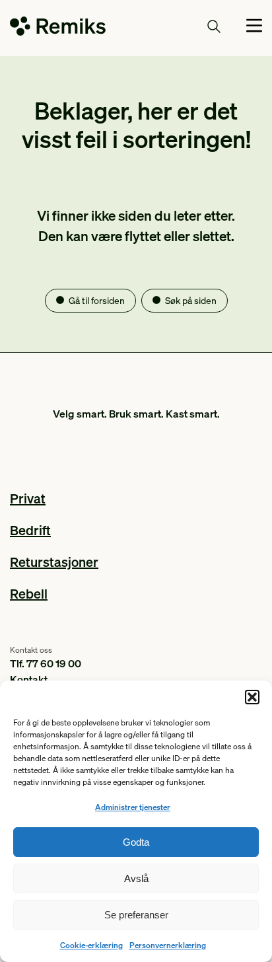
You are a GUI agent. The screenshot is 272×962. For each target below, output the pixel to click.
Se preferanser (136, 914)
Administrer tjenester (132, 807)
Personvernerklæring (167, 945)
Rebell (29, 593)
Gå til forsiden (97, 300)
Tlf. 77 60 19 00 (45, 663)
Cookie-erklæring (91, 945)
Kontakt (29, 679)
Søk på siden (191, 300)
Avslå (136, 878)
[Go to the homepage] (58, 28)
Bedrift (30, 529)
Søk (189, 25)
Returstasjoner (54, 561)
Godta (136, 842)
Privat (28, 498)
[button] (252, 697)
